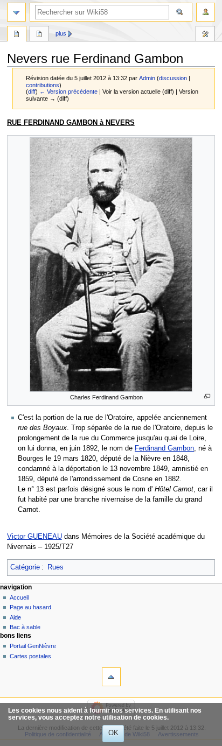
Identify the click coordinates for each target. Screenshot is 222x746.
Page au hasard (30, 607)
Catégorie (25, 567)
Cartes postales (30, 656)
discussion (173, 78)
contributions (42, 85)
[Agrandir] (207, 396)
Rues (55, 567)
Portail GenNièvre (33, 646)
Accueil (19, 597)
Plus (61, 33)
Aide (15, 617)
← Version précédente (68, 91)
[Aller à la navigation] (16, 12)
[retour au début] (111, 676)
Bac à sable (25, 627)
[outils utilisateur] (205, 12)
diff (32, 91)
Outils (205, 35)
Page (17, 35)
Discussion (39, 35)
